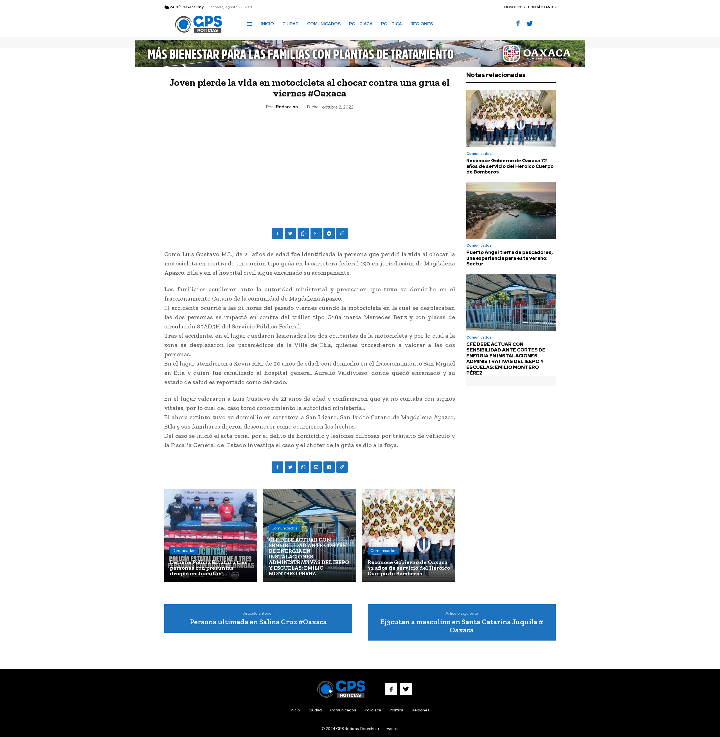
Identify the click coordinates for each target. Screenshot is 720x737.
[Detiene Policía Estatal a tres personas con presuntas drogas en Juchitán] (210, 535)
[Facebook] (518, 24)
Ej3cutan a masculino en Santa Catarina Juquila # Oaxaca (461, 625)
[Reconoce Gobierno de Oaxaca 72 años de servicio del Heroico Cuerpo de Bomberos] (408, 535)
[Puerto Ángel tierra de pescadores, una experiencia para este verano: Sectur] (511, 210)
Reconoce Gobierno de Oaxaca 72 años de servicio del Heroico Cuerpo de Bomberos (510, 166)
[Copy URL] (342, 233)
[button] (445, 23)
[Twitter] (530, 24)
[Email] (316, 233)
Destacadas (184, 550)
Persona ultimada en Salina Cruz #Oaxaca (258, 621)
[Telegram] (329, 233)
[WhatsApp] (303, 233)
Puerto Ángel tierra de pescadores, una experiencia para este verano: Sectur (509, 258)
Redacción (287, 106)
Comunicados (284, 528)
